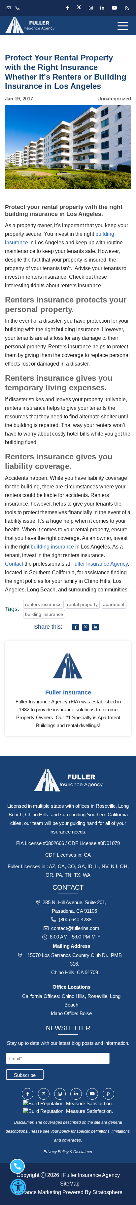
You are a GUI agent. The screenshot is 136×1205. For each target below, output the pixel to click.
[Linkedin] (102, 8)
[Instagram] (90, 8)
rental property (82, 604)
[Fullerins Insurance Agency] (45, 25)
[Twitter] (79, 8)
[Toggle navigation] (124, 25)
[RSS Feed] (126, 8)
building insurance (52, 546)
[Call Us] (18, 8)
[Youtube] (114, 8)
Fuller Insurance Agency (99, 564)
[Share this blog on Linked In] (95, 627)
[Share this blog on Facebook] (75, 627)
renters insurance (43, 604)
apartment (113, 604)
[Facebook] (67, 8)
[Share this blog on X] (85, 627)
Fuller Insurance (68, 692)
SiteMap (70, 1184)
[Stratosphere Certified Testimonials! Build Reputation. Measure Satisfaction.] (68, 1103)
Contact (14, 564)
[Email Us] (9, 8)
